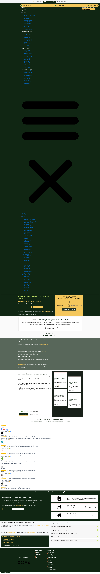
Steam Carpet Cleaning (28, 17)
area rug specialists (44, 344)
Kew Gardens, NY (27, 58)
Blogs (23, 10)
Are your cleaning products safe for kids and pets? (64, 540)
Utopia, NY (26, 84)
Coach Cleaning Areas (27, 69)
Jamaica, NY (26, 86)
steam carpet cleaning (11, 532)
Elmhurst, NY (26, 42)
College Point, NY (27, 50)
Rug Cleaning (26, 18)
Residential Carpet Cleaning (29, 13)
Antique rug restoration (8, 539)
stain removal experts (19, 505)
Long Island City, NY (28, 34)
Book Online (86, 9)
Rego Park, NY (27, 78)
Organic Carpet (27, 26)
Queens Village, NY (28, 47)
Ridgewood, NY (27, 62)
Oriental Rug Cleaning (28, 21)
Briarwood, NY (27, 83)
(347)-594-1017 (50, 335)
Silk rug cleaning (21, 364)
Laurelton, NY (26, 51)
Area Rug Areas (25, 48)
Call (19, 411)
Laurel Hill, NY (27, 67)
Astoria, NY (26, 32)
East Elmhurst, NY (27, 77)
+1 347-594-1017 (22, 411)
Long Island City (37, 525)
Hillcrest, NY (26, 54)
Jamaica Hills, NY (27, 45)
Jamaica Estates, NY (28, 56)
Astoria (42, 525)
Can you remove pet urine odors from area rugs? (64, 533)
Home (23, 7)
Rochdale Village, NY (28, 53)
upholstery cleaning (31, 532)
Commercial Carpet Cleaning (30, 15)
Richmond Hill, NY (27, 43)
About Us (24, 9)
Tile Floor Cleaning (28, 29)
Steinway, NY (26, 241)
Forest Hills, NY (27, 64)
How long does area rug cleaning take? (61, 526)
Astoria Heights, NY (28, 39)
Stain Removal (27, 28)
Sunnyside (47, 525)
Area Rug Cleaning (28, 20)
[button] (50, 150)
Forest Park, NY (27, 59)
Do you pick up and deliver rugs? (59, 530)
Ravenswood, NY (27, 70)
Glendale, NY (26, 61)
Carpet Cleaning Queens (47, 311)
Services (24, 12)
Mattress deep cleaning (8, 542)
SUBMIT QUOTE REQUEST (69, 309)
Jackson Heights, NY (28, 40)
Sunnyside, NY (27, 37)
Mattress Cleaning (27, 23)
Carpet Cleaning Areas (27, 31)
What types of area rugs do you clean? (61, 536)
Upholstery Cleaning (28, 24)
